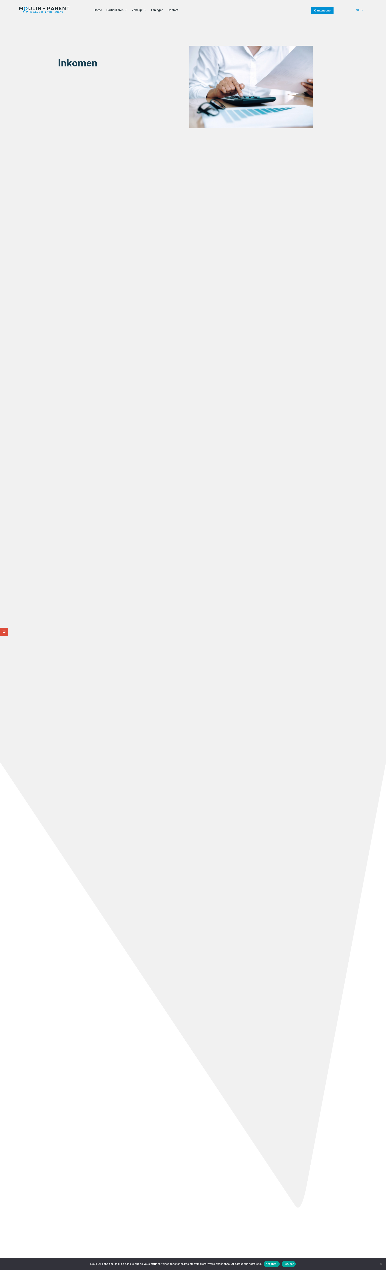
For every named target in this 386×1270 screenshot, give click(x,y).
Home (98, 10)
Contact (173, 10)
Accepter (272, 1263)
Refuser (289, 1263)
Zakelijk (137, 10)
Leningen (157, 10)
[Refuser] (381, 1264)
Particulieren (114, 10)
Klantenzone (322, 10)
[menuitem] (360, 11)
